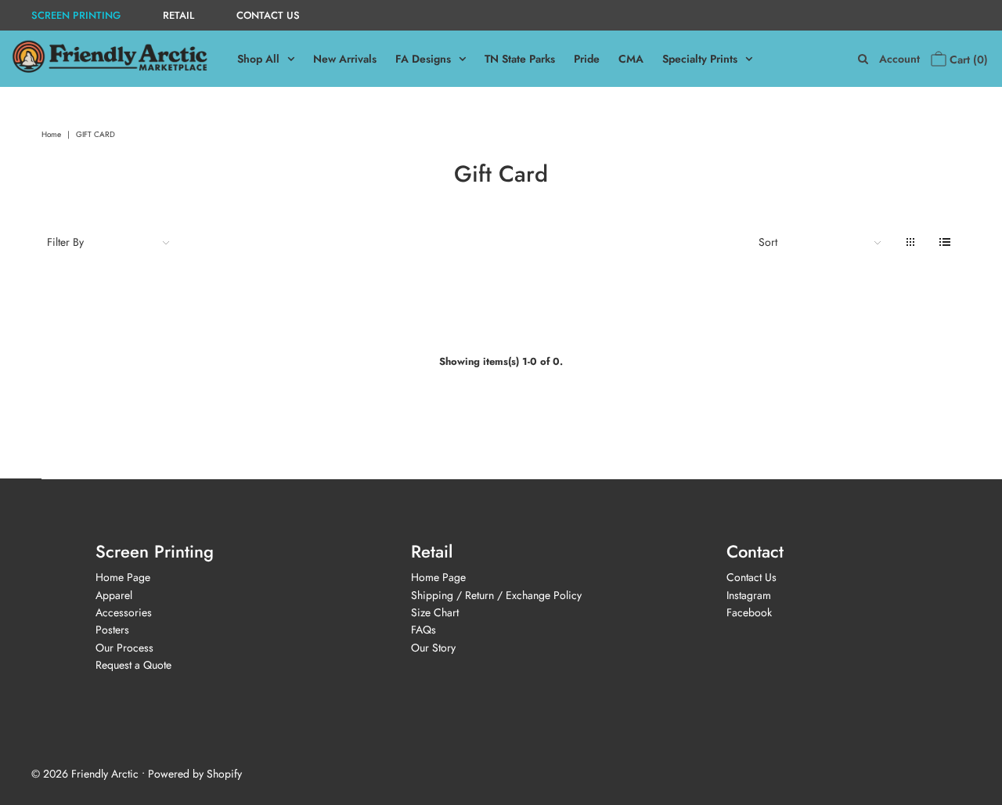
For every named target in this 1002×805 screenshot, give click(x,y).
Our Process (124, 647)
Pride (587, 59)
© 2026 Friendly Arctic (85, 774)
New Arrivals (345, 59)
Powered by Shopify (195, 774)
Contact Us (751, 577)
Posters (112, 629)
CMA (630, 59)
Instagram (748, 595)
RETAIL (178, 15)
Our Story (433, 647)
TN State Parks (520, 59)
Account (899, 59)
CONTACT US (268, 15)
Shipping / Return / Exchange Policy (496, 595)
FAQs (423, 629)
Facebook (749, 612)
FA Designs (423, 59)
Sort (768, 242)
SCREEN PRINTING (76, 15)
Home (51, 134)
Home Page (123, 577)
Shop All (258, 59)
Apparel (114, 595)
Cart (967, 59)
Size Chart (435, 612)
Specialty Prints (699, 59)
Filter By (65, 242)
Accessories (124, 612)
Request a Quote (133, 665)
